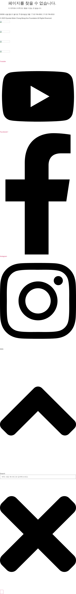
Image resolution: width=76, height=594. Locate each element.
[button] (1, 349)
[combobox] (38, 477)
